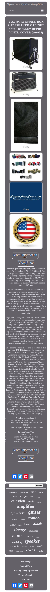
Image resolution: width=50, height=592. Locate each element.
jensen (41, 493)
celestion (18, 501)
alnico (24, 547)
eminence (33, 530)
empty (22, 519)
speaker (32, 541)
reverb (32, 547)
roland (38, 497)
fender (28, 496)
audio (31, 501)
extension (19, 551)
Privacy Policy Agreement (26, 570)
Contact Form (26, 566)
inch (20, 525)
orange (39, 502)
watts (14, 519)
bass (27, 524)
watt (39, 546)
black (37, 523)
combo (34, 517)
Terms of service (26, 575)
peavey (38, 537)
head (30, 536)
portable (14, 546)
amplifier (26, 506)
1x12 (13, 524)
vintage (20, 529)
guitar (34, 512)
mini (11, 550)
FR (28, 580)
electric (31, 550)
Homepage (26, 561)
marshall (24, 492)
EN (23, 580)
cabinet (18, 535)
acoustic (17, 496)
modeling (17, 542)
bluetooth (13, 492)
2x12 (41, 551)
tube (33, 492)
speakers (18, 512)
